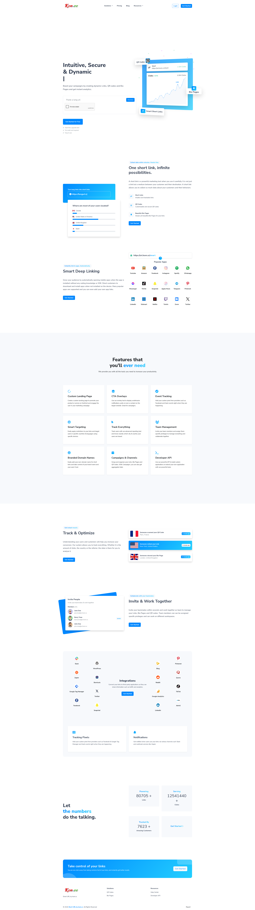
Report (188, 907)
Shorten (130, 100)
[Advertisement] (127, 25)
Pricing (119, 6)
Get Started (186, 6)
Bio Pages (110, 896)
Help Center (155, 892)
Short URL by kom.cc (76, 907)
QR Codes (110, 892)
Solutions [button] (107, 6)
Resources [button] (138, 6)
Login (175, 6)
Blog (128, 6)
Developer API (155, 896)
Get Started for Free (72, 122)
